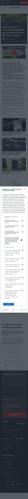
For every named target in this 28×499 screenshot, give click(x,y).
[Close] (24, 189)
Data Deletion (5, 309)
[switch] (22, 221)
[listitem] (14, 217)
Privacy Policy (22, 309)
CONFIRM (8, 304)
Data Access (14, 309)
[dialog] (14, 249)
